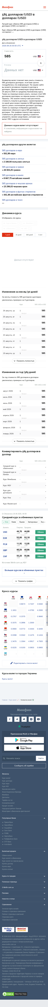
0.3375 (14, 623)
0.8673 (22, 604)
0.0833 (31, 647)
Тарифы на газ (7, 800)
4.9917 (31, 641)
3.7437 (31, 604)
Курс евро (5, 783)
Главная (4, 700)
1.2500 (31, 623)
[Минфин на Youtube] (38, 719)
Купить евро (6, 866)
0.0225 (14, 647)
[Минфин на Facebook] (9, 719)
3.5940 (40, 604)
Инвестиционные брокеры (11, 792)
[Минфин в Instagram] (31, 719)
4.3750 (31, 610)
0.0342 (22, 635)
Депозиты (5, 797)
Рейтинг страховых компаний (13, 914)
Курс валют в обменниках (11, 858)
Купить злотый (7, 869)
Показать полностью (25, 361)
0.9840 (40, 616)
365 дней (29, 235)
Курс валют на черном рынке (12, 861)
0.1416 (40, 635)
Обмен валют (7, 855)
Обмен (40, 532)
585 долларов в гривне (13, 167)
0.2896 (22, 623)
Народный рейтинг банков (11, 808)
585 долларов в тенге (12, 200)
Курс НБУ (5, 786)
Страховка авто (7, 917)
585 (43, 310)
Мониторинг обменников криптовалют (16, 811)
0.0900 (14, 629)
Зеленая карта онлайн (10, 909)
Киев (14, 522)
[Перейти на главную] (7, 7)
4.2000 (40, 610)
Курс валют (6, 778)
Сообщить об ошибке (24, 766)
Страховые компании (10, 920)
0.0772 (22, 629)
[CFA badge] (35, 929)
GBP (5, 550)
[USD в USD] (41, 63)
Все (6, 522)
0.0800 (40, 647)
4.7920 (40, 641)
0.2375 (22, 616)
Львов (22, 522)
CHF (5, 556)
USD (5, 532)
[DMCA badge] (24, 994)
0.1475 (31, 635)
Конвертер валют (8, 803)
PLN (5, 544)
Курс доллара (7, 781)
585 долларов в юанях (12, 175)
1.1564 (22, 641)
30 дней (18, 235)
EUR (5, 538)
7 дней (7, 235)
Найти (41, 758)
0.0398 (14, 635)
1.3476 (14, 641)
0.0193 (22, 647)
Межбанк (5, 795)
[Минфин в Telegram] (16, 719)
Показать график (25, 581)
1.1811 (14, 610)
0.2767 (14, 616)
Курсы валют (7, 679)
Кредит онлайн (7, 806)
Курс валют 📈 (14, 700)
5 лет (40, 235)
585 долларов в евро (12, 151)
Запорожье (33, 522)
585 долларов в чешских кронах (17, 184)
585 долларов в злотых (13, 159)
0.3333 (31, 629)
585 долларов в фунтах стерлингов (18, 192)
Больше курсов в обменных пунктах (24, 570)
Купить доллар (7, 864)
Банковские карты (8, 789)
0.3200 (40, 629)
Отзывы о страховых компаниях (14, 911)
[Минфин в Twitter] (24, 719)
